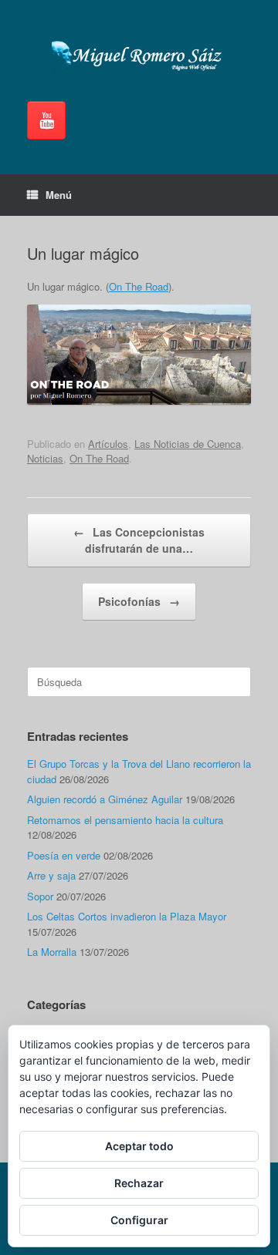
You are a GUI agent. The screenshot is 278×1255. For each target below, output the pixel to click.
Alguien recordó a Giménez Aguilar (104, 799)
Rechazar (139, 1182)
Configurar (139, 1219)
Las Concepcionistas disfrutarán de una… (139, 540)
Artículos (108, 443)
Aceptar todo (139, 1145)
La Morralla (51, 951)
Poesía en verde (63, 855)
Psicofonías (139, 601)
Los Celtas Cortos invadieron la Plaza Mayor (126, 916)
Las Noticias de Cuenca (187, 443)
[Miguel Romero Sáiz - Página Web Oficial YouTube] (46, 120)
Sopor (40, 896)
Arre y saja (51, 875)
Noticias (45, 458)
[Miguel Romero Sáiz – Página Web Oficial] (139, 56)
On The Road (138, 286)
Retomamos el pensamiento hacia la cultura (125, 820)
